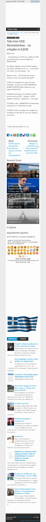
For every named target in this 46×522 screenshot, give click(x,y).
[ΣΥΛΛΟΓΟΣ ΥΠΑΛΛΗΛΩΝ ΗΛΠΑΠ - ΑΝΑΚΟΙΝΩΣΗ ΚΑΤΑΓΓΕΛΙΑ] (10, 381)
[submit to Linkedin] (27, 135)
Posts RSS (24, 520)
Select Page (34, 1)
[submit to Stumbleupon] (18, 135)
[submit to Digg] (21, 135)
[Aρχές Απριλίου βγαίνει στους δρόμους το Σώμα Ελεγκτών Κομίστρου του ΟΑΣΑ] (10, 495)
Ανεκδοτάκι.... (19, 436)
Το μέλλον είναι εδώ (21, 403)
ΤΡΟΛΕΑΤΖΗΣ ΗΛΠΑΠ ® (24, 517)
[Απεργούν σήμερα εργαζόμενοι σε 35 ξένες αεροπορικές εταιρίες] (10, 350)
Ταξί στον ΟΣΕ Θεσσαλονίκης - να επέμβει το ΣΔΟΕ (19, 45)
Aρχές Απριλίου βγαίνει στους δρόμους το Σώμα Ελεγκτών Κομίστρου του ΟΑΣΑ (25, 491)
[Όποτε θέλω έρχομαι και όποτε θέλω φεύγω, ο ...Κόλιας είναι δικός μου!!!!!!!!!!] (10, 392)
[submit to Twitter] (11, 135)
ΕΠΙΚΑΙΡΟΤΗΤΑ (11, 37)
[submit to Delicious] (24, 135)
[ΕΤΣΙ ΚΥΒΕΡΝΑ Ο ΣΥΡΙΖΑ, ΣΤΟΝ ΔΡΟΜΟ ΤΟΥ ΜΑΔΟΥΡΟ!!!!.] (10, 364)
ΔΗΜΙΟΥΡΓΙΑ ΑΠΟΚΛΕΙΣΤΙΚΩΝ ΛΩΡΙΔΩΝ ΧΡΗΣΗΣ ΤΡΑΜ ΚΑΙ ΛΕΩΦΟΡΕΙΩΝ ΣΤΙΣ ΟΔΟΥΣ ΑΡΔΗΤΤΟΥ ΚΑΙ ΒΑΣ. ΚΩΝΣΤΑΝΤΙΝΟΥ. (25, 456)
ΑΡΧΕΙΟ (23, 339)
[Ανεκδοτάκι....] (10, 443)
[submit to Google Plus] (14, 135)
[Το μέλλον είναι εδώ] (10, 410)
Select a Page (12, 29)
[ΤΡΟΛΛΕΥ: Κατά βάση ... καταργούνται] (10, 425)
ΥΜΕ (18, 37)
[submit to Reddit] (30, 135)
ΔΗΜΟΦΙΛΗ (12, 339)
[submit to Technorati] (34, 135)
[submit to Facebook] (8, 135)
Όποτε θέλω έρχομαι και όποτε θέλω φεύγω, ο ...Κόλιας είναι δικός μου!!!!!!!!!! (25, 388)
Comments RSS (34, 520)
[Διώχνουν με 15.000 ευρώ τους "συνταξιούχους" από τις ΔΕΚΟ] (10, 480)
